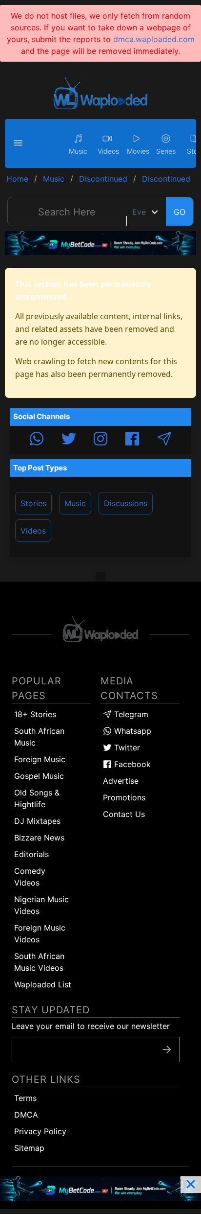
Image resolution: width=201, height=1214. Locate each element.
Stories (33, 503)
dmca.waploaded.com (154, 39)
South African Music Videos (39, 962)
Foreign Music (39, 759)
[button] (19, 143)
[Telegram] (164, 440)
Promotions (124, 797)
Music (75, 503)
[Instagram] (100, 440)
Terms (25, 1098)
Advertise (121, 781)
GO (179, 212)
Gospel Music (39, 776)
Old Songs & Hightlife (37, 798)
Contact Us (124, 814)
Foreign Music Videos (39, 933)
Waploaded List (42, 984)
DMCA (26, 1115)
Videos (33, 531)
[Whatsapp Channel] (36, 440)
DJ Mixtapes (37, 821)
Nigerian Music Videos (41, 905)
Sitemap (29, 1148)
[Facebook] (132, 440)
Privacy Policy (40, 1131)
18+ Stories (35, 714)
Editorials (31, 854)
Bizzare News (39, 837)
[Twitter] (69, 440)
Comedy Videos (29, 876)
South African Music (39, 736)
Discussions (125, 503)
